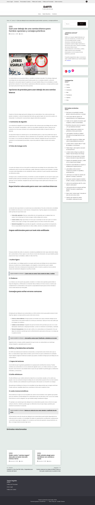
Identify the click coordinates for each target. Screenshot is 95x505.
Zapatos (68, 97)
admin (21, 34)
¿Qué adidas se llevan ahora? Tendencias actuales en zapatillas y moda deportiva (75, 170)
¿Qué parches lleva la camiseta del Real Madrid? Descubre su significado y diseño (76, 189)
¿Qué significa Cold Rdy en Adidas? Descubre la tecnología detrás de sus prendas (75, 135)
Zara (67, 100)
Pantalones (69, 95)
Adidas (68, 84)
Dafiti (47, 7)
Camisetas (68, 90)
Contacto (16, 1)
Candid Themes (61, 501)
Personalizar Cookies (25, 1)
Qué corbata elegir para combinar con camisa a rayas (45, 457)
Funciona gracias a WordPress (38, 501)
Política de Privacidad (48, 1)
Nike (67, 92)
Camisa (11, 26)
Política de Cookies (36, 1)
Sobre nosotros (58, 1)
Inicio (39, 14)
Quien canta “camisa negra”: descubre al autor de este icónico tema (19, 457)
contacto (68, 60)
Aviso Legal (10, 1)
